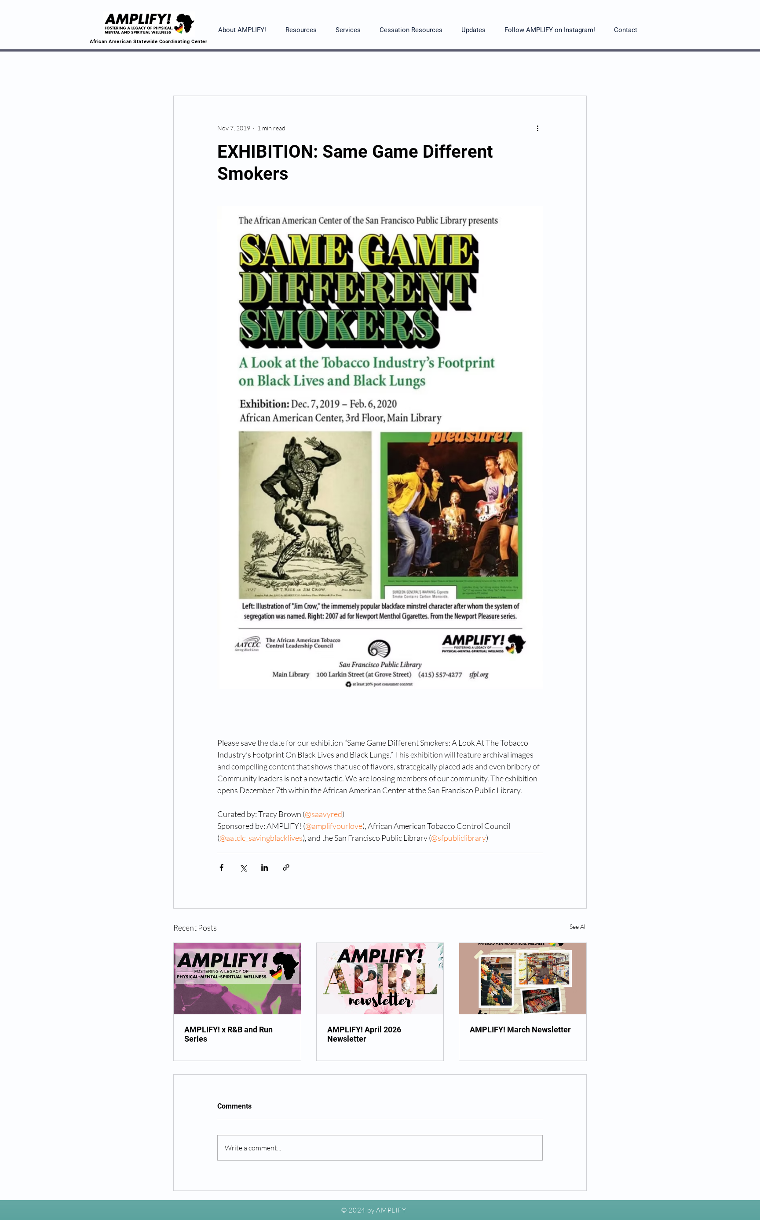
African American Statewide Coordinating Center (148, 41)
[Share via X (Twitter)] (243, 867)
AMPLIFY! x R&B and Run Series (228, 1034)
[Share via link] (286, 867)
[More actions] (537, 127)
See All (578, 926)
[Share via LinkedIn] (264, 867)
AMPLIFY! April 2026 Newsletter (364, 1034)
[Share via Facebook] (221, 867)
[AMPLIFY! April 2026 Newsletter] (380, 978)
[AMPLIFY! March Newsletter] (522, 978)
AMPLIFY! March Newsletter (520, 1029)
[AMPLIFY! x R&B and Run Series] (237, 978)
